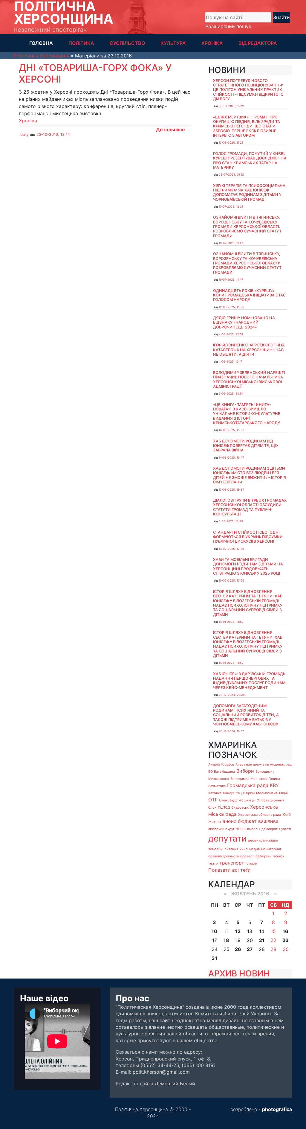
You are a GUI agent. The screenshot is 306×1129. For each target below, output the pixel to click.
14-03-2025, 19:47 (231, 457)
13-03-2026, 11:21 (231, 142)
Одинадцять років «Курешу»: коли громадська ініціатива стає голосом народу (249, 295)
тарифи (278, 856)
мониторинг (271, 849)
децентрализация (263, 840)
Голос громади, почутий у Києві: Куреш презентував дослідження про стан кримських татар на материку (249, 160)
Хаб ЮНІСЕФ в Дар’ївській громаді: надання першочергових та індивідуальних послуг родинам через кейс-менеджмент (249, 681)
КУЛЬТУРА (173, 43)
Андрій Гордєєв (221, 764)
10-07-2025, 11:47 (231, 243)
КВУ (274, 785)
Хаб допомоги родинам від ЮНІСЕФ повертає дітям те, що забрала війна (245, 446)
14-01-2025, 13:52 (231, 621)
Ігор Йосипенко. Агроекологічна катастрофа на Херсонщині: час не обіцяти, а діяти (249, 350)
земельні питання (223, 849)
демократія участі (276, 829)
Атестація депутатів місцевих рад (263, 764)
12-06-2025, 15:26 (231, 307)
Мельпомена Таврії (272, 793)
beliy (24, 134)
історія (251, 863)
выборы (253, 829)
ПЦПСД (224, 807)
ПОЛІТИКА (81, 43)
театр (213, 863)
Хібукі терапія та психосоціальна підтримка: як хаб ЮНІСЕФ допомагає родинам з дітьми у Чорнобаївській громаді (249, 192)
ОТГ (213, 800)
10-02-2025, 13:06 (231, 580)
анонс (229, 821)
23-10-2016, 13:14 (53, 134)
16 (285, 931)
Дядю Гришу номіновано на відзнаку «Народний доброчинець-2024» (244, 322)
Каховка (214, 793)
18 (226, 940)
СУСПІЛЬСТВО (127, 43)
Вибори (245, 771)
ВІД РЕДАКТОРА (257, 43)
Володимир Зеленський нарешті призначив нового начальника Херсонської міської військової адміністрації (249, 379)
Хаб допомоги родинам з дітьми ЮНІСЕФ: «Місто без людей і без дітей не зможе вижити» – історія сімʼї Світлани (249, 475)
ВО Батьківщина (221, 771)
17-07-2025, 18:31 (231, 206)
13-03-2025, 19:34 (231, 489)
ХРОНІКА (212, 43)
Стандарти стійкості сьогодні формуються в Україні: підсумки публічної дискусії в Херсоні (248, 537)
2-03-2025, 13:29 (231, 521)
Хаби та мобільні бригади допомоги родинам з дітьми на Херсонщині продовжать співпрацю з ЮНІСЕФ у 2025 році (248, 566)
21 (261, 940)
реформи (263, 856)
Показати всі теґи (229, 870)
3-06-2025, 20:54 (231, 393)
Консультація (233, 793)
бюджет (247, 821)
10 (214, 931)
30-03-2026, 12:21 (231, 106)
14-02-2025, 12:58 (231, 548)
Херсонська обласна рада (259, 814)
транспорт (231, 863)
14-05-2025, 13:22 (231, 430)
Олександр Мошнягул (237, 800)
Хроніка (28, 121)
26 (238, 949)
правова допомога (223, 856)
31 (214, 958)
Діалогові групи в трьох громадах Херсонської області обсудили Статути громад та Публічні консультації (250, 507)
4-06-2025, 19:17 (230, 361)
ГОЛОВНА (41, 43)
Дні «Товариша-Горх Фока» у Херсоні (95, 73)
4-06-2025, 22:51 (231, 334)
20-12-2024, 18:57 (231, 731)
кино (244, 849)
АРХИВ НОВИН (239, 973)
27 (250, 949)
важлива (268, 821)
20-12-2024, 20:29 (232, 694)
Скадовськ (240, 807)
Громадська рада (247, 785)
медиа (254, 849)
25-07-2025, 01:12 (231, 174)
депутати (227, 838)
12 (238, 931)
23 (285, 940)
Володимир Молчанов (248, 779)
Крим (250, 793)
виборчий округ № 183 (227, 829)
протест (247, 856)
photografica (277, 1109)
